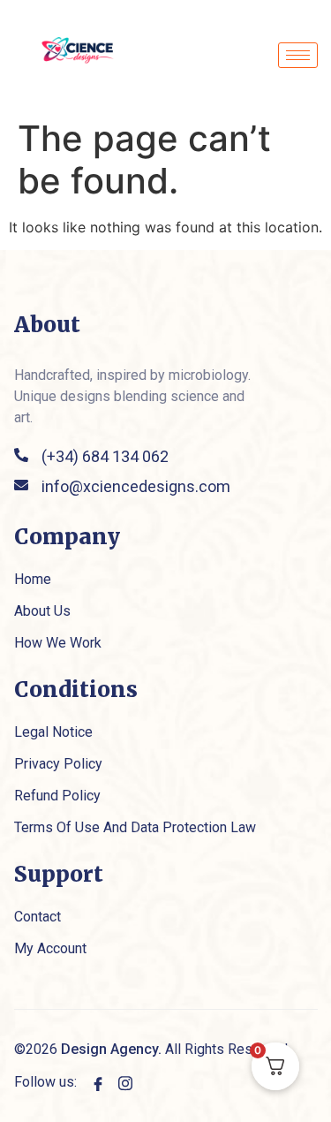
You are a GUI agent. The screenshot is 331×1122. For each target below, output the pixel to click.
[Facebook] (98, 1082)
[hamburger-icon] (298, 55)
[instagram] (125, 1082)
